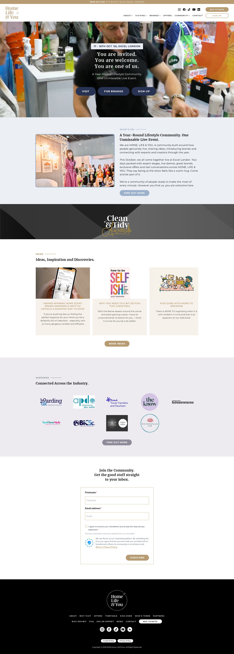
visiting (140, 16)
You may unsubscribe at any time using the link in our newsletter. (110, 534)
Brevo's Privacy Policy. (106, 547)
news (120, 621)
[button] (128, 15)
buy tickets (150, 621)
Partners (159, 616)
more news (117, 343)
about (127, 16)
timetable (111, 616)
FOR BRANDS (113, 91)
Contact (198, 16)
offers (167, 16)
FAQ (91, 621)
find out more (117, 442)
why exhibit (79, 621)
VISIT (85, 91)
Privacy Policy (125, 641)
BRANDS (154, 16)
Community (181, 16)
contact (131, 621)
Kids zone (126, 616)
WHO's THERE (142, 616)
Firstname (90, 492)
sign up (217, 16)
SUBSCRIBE (137, 558)
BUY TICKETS (217, 10)
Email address (92, 508)
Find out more (134, 193)
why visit (85, 616)
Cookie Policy (108, 641)
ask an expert (105, 621)
